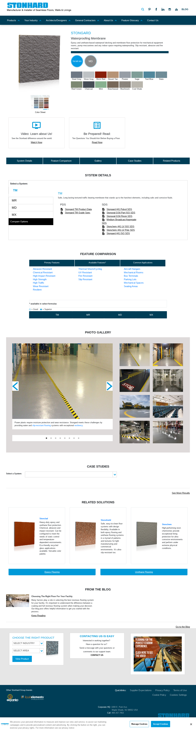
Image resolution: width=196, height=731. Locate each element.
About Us (108, 20)
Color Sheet (40, 112)
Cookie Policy (159, 695)
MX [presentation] (14, 214)
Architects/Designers (56, 20)
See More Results (181, 493)
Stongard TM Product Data (78, 209)
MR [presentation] (14, 200)
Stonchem (167, 524)
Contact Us (152, 20)
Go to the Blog (183, 626)
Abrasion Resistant (42, 269)
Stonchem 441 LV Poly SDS (121, 230)
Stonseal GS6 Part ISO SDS (121, 212)
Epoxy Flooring (52, 572)
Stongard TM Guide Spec (77, 212)
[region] (98, 724)
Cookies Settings (178, 695)
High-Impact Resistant (44, 276)
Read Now (97, 142)
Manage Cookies (139, 724)
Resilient (37, 289)
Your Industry (31, 20)
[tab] (31, 190)
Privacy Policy (162, 690)
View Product (22, 659)
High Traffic (38, 282)
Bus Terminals (131, 276)
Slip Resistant (85, 279)
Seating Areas (131, 286)
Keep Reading (38, 615)
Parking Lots (130, 279)
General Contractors (85, 20)
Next (109, 386)
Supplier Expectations (141, 690)
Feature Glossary (130, 20)
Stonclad (44, 519)
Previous (15, 386)
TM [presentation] (15, 190)
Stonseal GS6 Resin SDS (119, 216)
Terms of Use (180, 690)
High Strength (40, 279)
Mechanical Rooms (133, 272)
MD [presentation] (14, 207)
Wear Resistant (40, 286)
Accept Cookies (160, 724)
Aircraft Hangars (132, 269)
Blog (185, 9)
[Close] (191, 724)
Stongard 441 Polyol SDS (119, 209)
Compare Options (19, 221)
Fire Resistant (85, 276)
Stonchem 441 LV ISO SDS (120, 226)
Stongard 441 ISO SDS (118, 233)
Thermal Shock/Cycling (90, 269)
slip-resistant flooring (41, 425)
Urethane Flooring (144, 572)
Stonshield (106, 520)
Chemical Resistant (43, 272)
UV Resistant (85, 272)
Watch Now (36, 142)
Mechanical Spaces (134, 282)
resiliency (78, 425)
